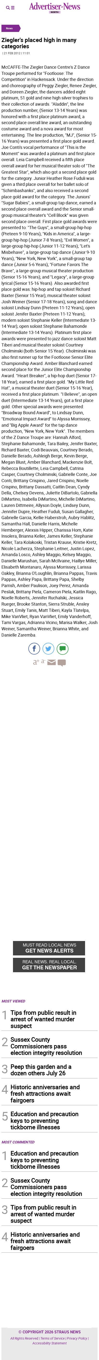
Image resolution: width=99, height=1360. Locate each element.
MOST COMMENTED (17, 1142)
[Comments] (62, 649)
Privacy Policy (77, 1338)
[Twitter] (48, 649)
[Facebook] (34, 649)
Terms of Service (52, 1338)
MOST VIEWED (13, 1001)
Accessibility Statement (49, 1343)
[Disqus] (49, 736)
